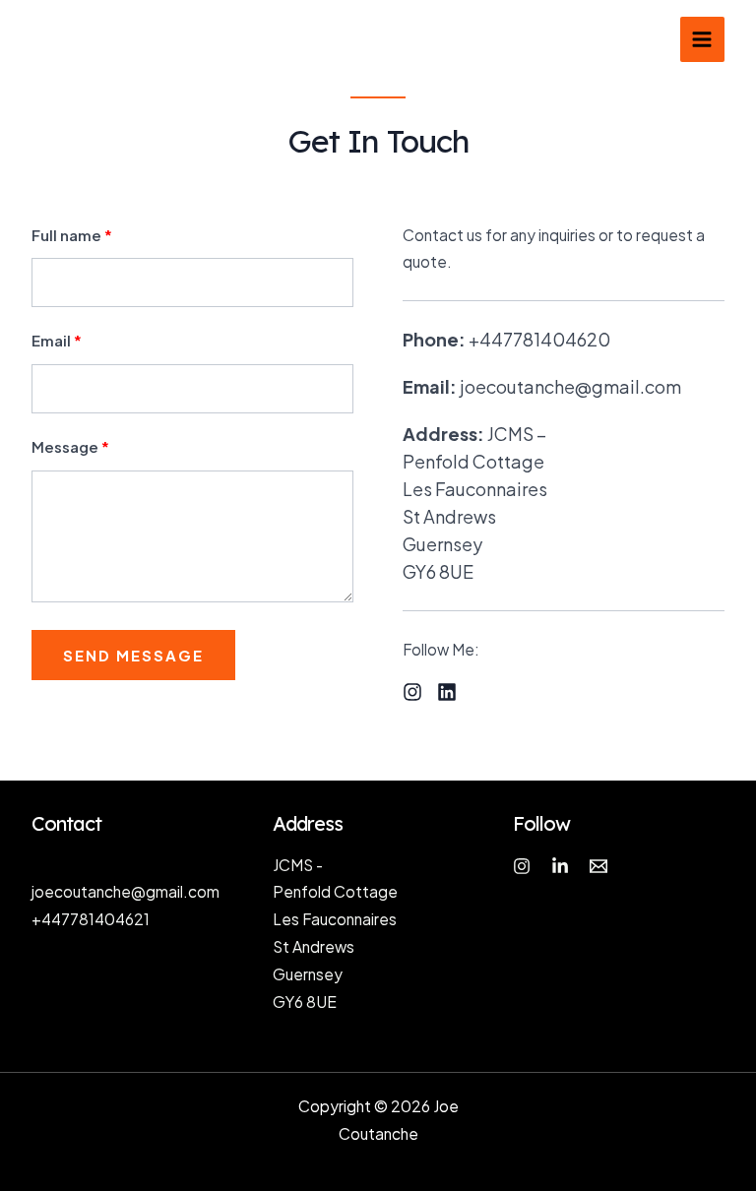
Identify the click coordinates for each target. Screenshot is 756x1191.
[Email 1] (598, 866)
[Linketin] (560, 866)
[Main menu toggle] (702, 39)
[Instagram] (522, 866)
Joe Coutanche (105, 39)
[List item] (412, 692)
